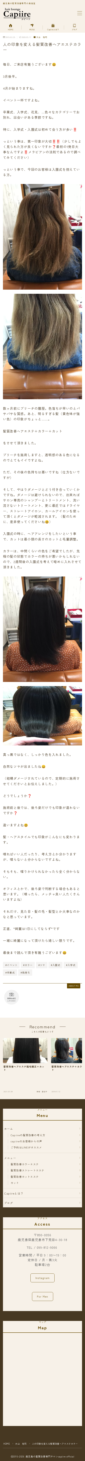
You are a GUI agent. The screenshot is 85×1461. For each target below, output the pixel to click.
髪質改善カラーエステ (25, 1164)
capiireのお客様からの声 (26, 1141)
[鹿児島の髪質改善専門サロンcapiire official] (17, 13)
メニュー (10, 1158)
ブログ (8, 1203)
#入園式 (55, 965)
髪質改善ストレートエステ (27, 1170)
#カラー (28, 965)
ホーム (8, 1129)
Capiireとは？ (14, 1193)
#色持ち (25, 972)
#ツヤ (41, 965)
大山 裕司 (41, 37)
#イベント (11, 965)
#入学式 (71, 965)
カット (15, 1183)
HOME (6, 1443)
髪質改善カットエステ (25, 1176)
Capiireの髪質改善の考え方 (28, 1135)
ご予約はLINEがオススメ (26, 1147)
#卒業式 (10, 972)
